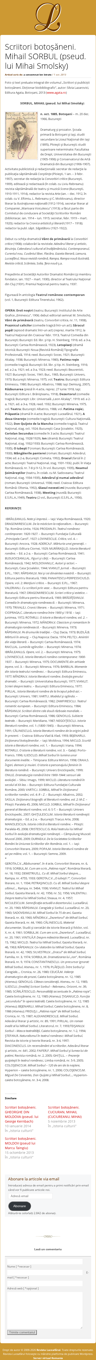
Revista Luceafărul (48, 1350)
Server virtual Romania (48, 1358)
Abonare (19, 1206)
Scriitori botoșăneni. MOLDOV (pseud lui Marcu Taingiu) (20, 1143)
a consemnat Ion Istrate (37, 74)
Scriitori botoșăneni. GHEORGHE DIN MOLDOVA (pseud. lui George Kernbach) (21, 1114)
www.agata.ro (56, 92)
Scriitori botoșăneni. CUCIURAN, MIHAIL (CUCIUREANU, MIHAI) (65, 1112)
